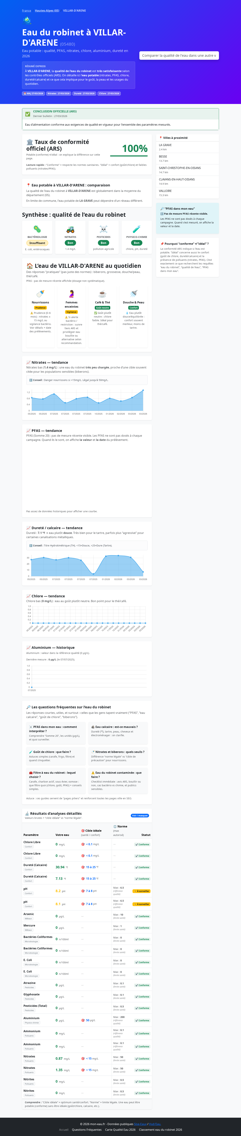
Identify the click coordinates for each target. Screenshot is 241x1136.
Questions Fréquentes (87, 1130)
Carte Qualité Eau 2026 (120, 1130)
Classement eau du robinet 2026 (160, 1130)
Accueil (63, 1130)
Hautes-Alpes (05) (47, 11)
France (26, 11)
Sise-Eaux (140, 1124)
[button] (87, 815)
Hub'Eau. (155, 1124)
